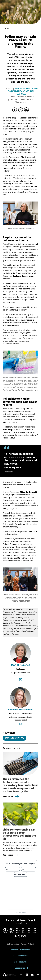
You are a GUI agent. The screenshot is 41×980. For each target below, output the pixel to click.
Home (7, 28)
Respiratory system (14, 738)
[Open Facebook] (5, 930)
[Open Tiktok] (17, 936)
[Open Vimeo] (23, 936)
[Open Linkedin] (23, 930)
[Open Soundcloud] (34, 930)
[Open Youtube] (17, 930)
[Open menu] (38, 974)
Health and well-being (26, 88)
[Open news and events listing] (27, 974)
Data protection (20, 956)
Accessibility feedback (20, 950)
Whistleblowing (20, 962)
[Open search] (21, 974)
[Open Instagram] (11, 930)
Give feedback (21, 969)
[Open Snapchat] (28, 930)
